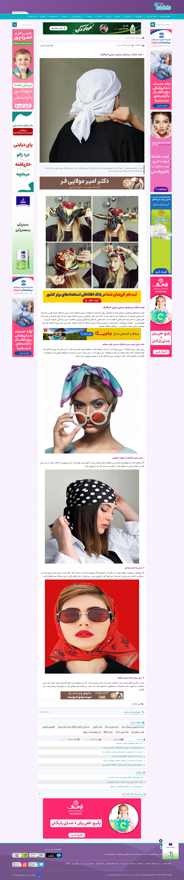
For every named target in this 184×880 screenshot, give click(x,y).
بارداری (127, 16)
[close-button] (160, 841)
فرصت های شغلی (112, 863)
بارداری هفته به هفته (153, 863)
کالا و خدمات (32, 16)
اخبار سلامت (53, 16)
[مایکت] (54, 855)
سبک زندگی (76, 16)
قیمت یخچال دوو (138, 732)
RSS (67, 863)
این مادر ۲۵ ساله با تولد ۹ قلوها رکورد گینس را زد (127, 756)
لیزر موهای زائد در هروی (92, 732)
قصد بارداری (151, 16)
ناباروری (138, 16)
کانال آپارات (99, 863)
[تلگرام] (36, 866)
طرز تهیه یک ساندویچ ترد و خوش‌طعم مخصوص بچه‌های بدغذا (122, 752)
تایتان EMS (108, 732)
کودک (99, 16)
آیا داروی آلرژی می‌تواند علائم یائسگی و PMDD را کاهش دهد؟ (122, 765)
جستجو (140, 863)
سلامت (89, 16)
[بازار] (20, 855)
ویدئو (65, 16)
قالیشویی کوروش (48, 727)
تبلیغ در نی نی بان (87, 863)
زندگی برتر (75, 863)
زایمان (117, 16)
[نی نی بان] (163, 6)
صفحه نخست (164, 16)
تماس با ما (124, 863)
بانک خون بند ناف (122, 732)
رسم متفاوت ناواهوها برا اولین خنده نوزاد (129, 743)
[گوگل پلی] (37, 855)
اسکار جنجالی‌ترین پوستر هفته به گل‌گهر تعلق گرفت (124, 782)
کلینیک (42, 16)
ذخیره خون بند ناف (112, 727)
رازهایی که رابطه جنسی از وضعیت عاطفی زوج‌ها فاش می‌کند (122, 760)
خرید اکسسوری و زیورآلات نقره (133, 727)
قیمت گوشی (97, 727)
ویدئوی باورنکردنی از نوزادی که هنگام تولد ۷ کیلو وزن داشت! (122, 747)
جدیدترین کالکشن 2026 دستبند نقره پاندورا (74, 727)
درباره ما (132, 863)
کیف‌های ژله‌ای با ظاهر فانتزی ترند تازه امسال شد (125, 777)
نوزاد (108, 16)
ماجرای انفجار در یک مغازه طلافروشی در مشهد (126, 786)
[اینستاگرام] (20, 866)
